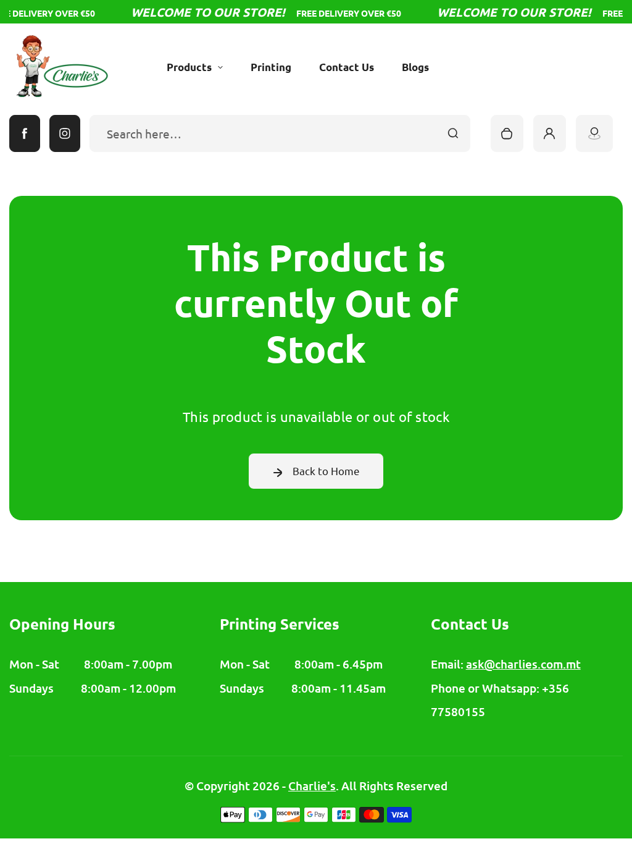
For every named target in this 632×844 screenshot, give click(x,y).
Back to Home (326, 470)
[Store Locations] (594, 133)
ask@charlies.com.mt (523, 664)
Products (189, 67)
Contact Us (346, 67)
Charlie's (312, 785)
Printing (271, 67)
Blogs (415, 67)
